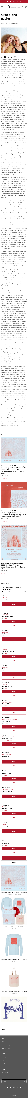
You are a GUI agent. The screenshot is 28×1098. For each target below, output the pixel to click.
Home (2, 23)
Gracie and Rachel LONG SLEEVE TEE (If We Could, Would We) (14, 959)
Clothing (3, 1057)
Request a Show (14, 858)
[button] (2, 7)
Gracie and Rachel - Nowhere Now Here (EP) (14, 1024)
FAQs (2, 1041)
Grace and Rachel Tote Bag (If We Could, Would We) (14, 991)
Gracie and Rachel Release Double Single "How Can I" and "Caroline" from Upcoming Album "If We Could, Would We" (13, 514)
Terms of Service (5, 1048)
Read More (4, 478)
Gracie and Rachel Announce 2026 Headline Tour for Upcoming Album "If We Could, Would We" (13, 566)
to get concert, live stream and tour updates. (11, 588)
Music (2, 1060)
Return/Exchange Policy (7, 1045)
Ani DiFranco (4, 1072)
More (3, 1029)
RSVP (14, 608)
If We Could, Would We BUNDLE (14, 927)
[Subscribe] (24, 1081)
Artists (8, 23)
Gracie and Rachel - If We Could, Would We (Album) (14, 892)
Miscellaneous (5, 1063)
